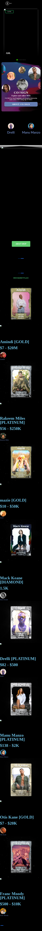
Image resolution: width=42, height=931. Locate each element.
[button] (21, 33)
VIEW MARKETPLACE (21, 278)
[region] (21, 34)
